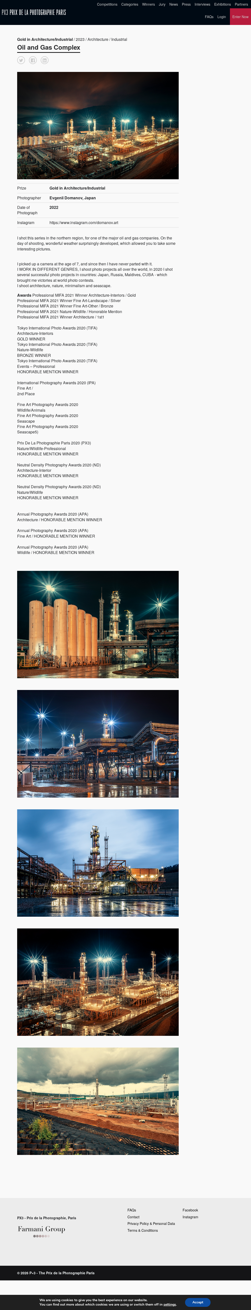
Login (221, 16)
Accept (197, 1302)
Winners (148, 4)
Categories (129, 4)
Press (186, 4)
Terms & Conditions (142, 1230)
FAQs (209, 16)
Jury (162, 4)
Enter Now (240, 16)
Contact (133, 1216)
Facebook (190, 1210)
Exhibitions (222, 4)
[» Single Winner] (34, 12)
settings (169, 1304)
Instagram (190, 1216)
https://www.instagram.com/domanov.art (84, 222)
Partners (241, 4)
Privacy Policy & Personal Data (151, 1223)
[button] (21, 60)
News (173, 4)
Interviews (202, 4)
